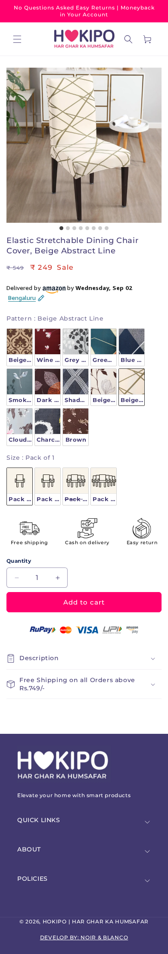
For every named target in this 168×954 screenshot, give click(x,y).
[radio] (19, 347)
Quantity (18, 561)
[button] (17, 39)
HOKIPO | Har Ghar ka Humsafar (96, 921)
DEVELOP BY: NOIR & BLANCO (84, 937)
